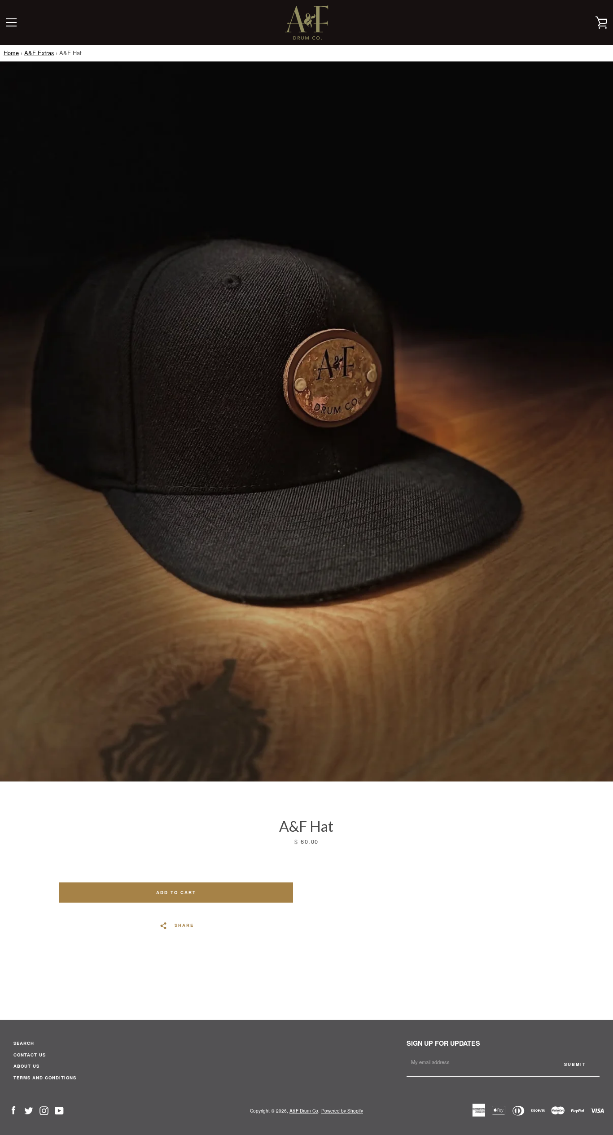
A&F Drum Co (303, 1110)
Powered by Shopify (342, 1110)
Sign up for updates (443, 1043)
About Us (26, 1066)
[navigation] (11, 22)
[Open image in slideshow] (306, 421)
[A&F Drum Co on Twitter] (28, 1109)
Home (11, 52)
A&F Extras (39, 52)
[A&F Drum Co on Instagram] (43, 1109)
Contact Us (29, 1055)
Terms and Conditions (44, 1077)
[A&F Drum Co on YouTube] (59, 1109)
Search (23, 1043)
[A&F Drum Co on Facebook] (13, 1109)
